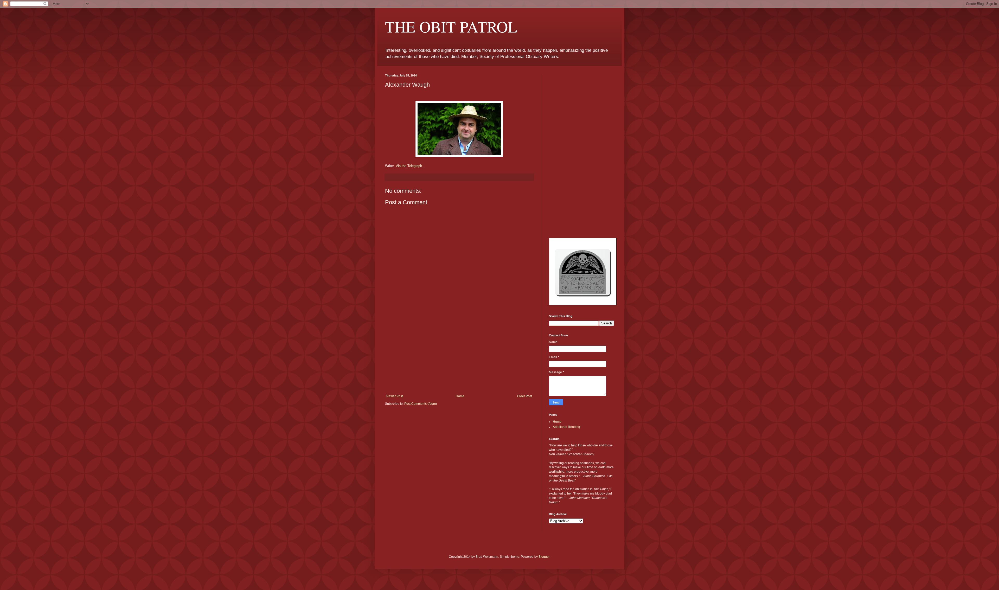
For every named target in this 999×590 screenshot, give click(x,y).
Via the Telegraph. (409, 166)
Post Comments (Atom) (420, 404)
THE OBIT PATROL (451, 26)
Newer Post (394, 396)
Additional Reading (566, 427)
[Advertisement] (459, 355)
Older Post (524, 396)
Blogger (544, 557)
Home (460, 396)
